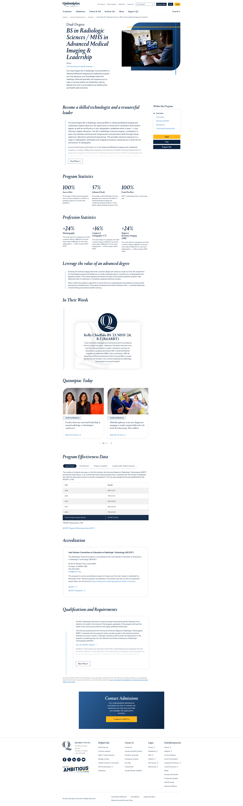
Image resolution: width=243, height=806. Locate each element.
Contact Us (130, 4)
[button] (111, 443)
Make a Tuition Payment (106, 755)
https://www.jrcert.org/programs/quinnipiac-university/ (113, 581)
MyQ (150, 755)
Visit (167, 142)
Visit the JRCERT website (85, 645)
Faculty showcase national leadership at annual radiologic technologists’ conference (82, 425)
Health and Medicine (72, 418)
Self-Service (153, 763)
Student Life (110, 12)
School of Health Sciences (77, 17)
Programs (90, 17)
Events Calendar (111, 4)
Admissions (80, 12)
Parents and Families (171, 774)
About (121, 12)
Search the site (103, 747)
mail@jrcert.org (74, 572)
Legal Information (149, 797)
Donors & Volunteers (171, 759)
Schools (65, 17)
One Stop (128, 763)
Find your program (104, 751)
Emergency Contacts (131, 759)
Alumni (167, 747)
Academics (67, 12)
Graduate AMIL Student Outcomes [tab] (123, 466)
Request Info (171, 147)
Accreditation (135, 797)
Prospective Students (171, 778)
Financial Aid (129, 767)
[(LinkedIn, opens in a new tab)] (74, 759)
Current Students (170, 755)
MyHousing (153, 767)
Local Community (171, 767)
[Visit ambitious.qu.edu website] (76, 769)
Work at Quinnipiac (105, 767)
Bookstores (102, 770)
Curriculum (160, 117)
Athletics (121, 4)
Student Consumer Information (108, 763)
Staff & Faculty (169, 782)
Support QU (133, 12)
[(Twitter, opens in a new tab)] (69, 759)
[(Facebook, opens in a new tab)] (64, 759)
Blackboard (153, 751)
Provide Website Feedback (133, 770)
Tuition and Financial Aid (165, 128)
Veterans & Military (170, 786)
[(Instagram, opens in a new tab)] (79, 759)
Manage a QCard (103, 759)
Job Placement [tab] (84, 466)
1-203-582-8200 (80, 753)
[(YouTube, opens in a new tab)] (83, 759)
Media (166, 770)
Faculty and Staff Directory (133, 751)
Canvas (151, 747)
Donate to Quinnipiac (131, 755)
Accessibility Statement (119, 797)
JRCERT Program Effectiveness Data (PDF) (78, 528)
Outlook (151, 759)
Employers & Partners (172, 763)
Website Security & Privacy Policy (122, 800)
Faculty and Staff (162, 121)
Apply (167, 137)
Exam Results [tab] (69, 466)
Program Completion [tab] (100, 466)
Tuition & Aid (95, 12)
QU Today (101, 4)
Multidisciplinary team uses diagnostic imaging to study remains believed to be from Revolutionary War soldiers (127, 425)
